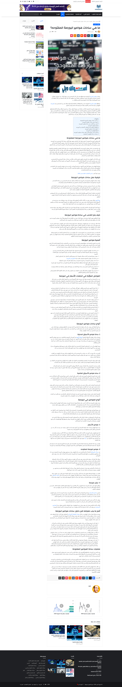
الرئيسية (97, 21)
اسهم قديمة (43, 660)
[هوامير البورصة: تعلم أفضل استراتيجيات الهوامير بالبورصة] (40, 62)
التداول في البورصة (71, 258)
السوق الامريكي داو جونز (39, 105)
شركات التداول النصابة (32, 665)
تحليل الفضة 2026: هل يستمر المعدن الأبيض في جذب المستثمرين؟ (27, 101)
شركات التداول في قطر (41, 670)
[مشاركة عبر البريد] (63, 578)
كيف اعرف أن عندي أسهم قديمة (31, 51)
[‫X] (95, 35)
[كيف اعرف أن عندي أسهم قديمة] (40, 54)
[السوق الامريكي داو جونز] (38, 98)
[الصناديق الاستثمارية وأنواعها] (92, 631)
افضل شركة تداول (42, 663)
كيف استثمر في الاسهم (31, 672)
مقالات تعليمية (92, 21)
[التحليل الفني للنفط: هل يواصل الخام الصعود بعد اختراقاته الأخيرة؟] (52, 670)
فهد (97, 31)
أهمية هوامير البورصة (93, 125)
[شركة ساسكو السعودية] (40, 45)
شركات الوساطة (94, 452)
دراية (85, 438)
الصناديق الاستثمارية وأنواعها (94, 638)
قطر (24, 670)
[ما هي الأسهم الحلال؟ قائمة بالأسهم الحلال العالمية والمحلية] (40, 27)
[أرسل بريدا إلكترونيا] (95, 31)
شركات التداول (56, 475)
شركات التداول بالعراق (41, 667)
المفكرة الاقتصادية (70, 14)
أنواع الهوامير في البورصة (92, 130)
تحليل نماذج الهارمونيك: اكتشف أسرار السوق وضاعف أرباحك (58, 635)
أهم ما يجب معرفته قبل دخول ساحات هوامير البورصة (86, 132)
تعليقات (24, 21)
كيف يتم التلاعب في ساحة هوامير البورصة (88, 124)
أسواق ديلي (80, 684)
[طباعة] (59, 578)
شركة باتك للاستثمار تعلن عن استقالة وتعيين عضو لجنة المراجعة (29, 34)
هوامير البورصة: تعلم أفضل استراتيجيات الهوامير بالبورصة (29, 60)
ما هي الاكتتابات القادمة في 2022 (85, 173)
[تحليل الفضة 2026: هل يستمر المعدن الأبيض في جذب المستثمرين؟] (27, 95)
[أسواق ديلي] (98, 7)
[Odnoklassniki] (75, 35)
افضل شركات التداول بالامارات (33, 660)
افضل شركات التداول (97, 14)
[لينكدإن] (92, 35)
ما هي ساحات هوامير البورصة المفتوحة (89, 120)
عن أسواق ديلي (35, 684)
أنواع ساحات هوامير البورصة (91, 129)
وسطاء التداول (42, 675)
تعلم (63, 14)
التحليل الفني (87, 14)
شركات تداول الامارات (31, 670)
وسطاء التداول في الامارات (33, 675)
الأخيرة (33, 21)
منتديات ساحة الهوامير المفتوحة (90, 134)
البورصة (52, 103)
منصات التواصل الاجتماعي (74, 514)
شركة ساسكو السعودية (29, 42)
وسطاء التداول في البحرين (40, 677)
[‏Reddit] (81, 35)
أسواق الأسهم (79, 337)
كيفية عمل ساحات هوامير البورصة (90, 122)
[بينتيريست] (85, 35)
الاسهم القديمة (34, 663)
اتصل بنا (58, 14)
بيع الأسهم (98, 200)
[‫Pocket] (71, 35)
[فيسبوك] (98, 35)
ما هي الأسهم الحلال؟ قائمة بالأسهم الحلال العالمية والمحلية (29, 27)
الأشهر (41, 21)
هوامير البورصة (93, 96)
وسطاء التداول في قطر (29, 677)
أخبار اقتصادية (78, 14)
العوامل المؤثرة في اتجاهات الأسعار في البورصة (87, 127)
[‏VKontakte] (78, 35)
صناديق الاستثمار (93, 492)
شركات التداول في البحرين (30, 667)
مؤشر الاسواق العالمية (80, 1)
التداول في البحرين (41, 665)
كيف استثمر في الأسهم (41, 672)
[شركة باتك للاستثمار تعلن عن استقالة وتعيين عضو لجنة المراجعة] (40, 36)
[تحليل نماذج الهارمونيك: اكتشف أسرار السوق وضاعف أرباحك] (57, 629)
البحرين (28, 663)
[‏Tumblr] (88, 35)
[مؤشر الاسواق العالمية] (74, 633)
